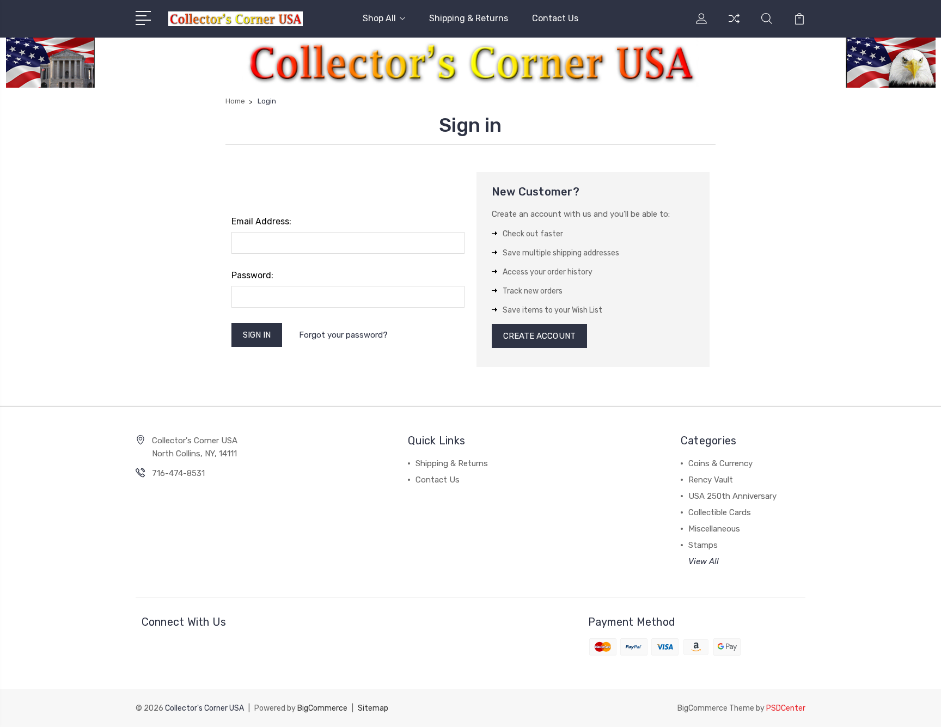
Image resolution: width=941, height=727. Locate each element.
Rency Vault (710, 480)
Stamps (703, 545)
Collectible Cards (719, 512)
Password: (252, 275)
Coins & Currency (720, 463)
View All (703, 561)
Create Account (539, 336)
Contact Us (555, 18)
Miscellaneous (714, 529)
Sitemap (373, 708)
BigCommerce (322, 708)
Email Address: (261, 221)
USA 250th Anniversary (732, 496)
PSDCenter (785, 708)
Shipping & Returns (468, 18)
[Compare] (734, 25)
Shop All (379, 18)
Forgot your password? (343, 335)
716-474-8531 (178, 473)
